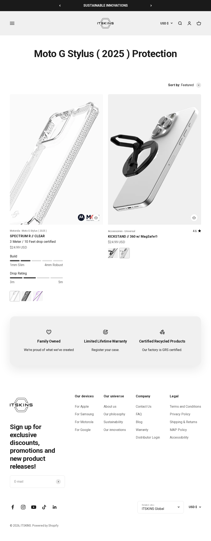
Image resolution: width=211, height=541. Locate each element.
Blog (139, 422)
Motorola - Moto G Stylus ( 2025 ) (28, 230)
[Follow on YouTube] (33, 507)
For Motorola (84, 422)
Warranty (142, 430)
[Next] (151, 5)
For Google (83, 430)
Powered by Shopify (45, 525)
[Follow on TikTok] (44, 507)
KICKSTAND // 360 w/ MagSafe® (133, 236)
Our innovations (115, 430)
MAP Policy (178, 430)
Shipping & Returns (183, 422)
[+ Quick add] (96, 217)
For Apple (82, 406)
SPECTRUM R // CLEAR (27, 236)
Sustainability (113, 422)
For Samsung (84, 414)
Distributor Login (148, 437)
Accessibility (179, 437)
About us (110, 406)
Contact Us (143, 406)
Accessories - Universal (121, 231)
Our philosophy (114, 414)
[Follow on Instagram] (23, 507)
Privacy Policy (180, 414)
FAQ (139, 414)
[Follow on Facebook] (12, 507)
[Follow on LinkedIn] (54, 507)
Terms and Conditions (185, 406)
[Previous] (60, 5)
